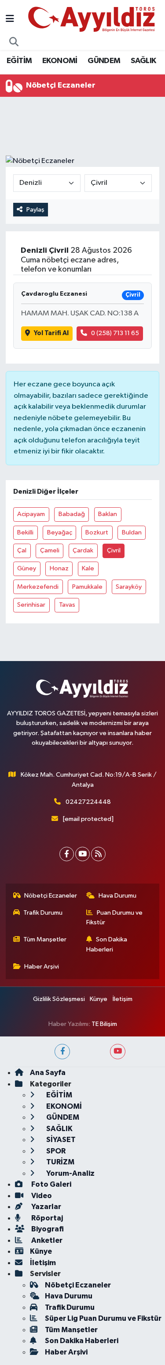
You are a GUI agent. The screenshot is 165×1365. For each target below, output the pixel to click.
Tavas (67, 604)
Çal (21, 550)
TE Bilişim (104, 1024)
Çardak (83, 550)
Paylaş (35, 209)
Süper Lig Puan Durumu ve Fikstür (103, 1318)
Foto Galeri (50, 1184)
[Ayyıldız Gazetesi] (92, 19)
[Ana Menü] (10, 19)
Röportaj (46, 1218)
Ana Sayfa (48, 1072)
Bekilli (25, 532)
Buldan (132, 532)
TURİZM (59, 1162)
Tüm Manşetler (44, 939)
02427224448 (88, 802)
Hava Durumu (117, 895)
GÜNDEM (104, 61)
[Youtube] (82, 854)
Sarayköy (129, 586)
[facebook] (62, 1051)
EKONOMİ (59, 61)
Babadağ (72, 514)
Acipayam (31, 514)
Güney (26, 568)
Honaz (59, 568)
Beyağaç (59, 532)
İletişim (122, 999)
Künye (98, 999)
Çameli (49, 550)
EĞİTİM (19, 61)
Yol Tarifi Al (51, 333)
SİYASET (60, 1139)
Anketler (46, 1240)
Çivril (114, 550)
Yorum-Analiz (70, 1173)
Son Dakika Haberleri (106, 944)
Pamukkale (87, 586)
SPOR (55, 1151)
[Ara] (14, 42)
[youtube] (117, 1051)
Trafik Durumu (42, 912)
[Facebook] (66, 854)
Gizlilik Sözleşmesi (59, 999)
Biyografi (47, 1229)
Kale (88, 568)
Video (41, 1195)
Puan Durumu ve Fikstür (114, 917)
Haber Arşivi (41, 966)
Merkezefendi (38, 586)
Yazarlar (45, 1206)
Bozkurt (96, 532)
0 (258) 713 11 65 (115, 333)
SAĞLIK (143, 61)
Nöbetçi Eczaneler (50, 895)
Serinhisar (31, 604)
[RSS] (98, 854)
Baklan (107, 514)
